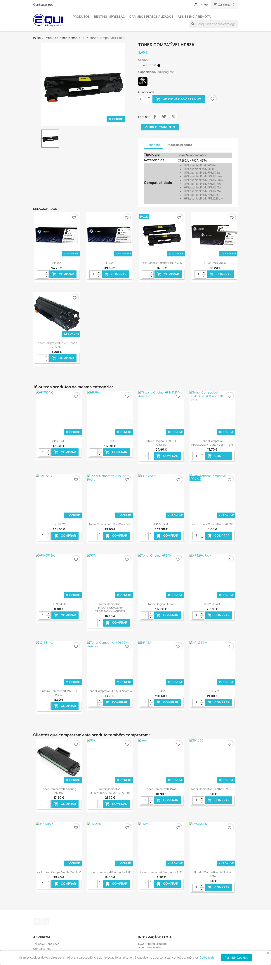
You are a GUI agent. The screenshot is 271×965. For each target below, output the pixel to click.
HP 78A (110, 441)
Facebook (37, 921)
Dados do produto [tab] (179, 145)
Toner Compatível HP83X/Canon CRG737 (56, 344)
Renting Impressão (109, 17)
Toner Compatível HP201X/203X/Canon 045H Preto (212, 442)
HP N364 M (212, 691)
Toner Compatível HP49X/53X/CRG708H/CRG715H (110, 790)
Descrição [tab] (154, 145)
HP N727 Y (59, 524)
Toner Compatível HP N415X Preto (110, 524)
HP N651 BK (59, 604)
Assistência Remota (194, 17)
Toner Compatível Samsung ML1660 (58, 790)
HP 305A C (58, 441)
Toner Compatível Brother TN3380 (109, 872)
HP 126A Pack (212, 604)
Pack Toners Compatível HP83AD (161, 263)
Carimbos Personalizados (151, 17)
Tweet (164, 116)
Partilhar (154, 116)
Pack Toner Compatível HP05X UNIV (59, 872)
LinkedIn (45, 921)
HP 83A (56, 263)
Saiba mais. (207, 957)
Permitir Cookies (236, 958)
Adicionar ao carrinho (178, 99)
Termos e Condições (46, 944)
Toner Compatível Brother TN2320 (161, 872)
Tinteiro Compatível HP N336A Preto (212, 874)
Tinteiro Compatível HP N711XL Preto (59, 692)
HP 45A (161, 691)
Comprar (63, 274)
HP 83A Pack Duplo (214, 263)
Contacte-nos (43, 5)
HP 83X (109, 263)
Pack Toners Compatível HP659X (212, 524)
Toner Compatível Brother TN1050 (212, 789)
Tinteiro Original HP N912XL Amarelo (161, 442)
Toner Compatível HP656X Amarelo (110, 691)
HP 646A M (161, 524)
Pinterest (173, 116)
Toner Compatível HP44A (161, 789)
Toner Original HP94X (161, 604)
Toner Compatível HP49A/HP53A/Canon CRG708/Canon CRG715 (110, 607)
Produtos (81, 17)
